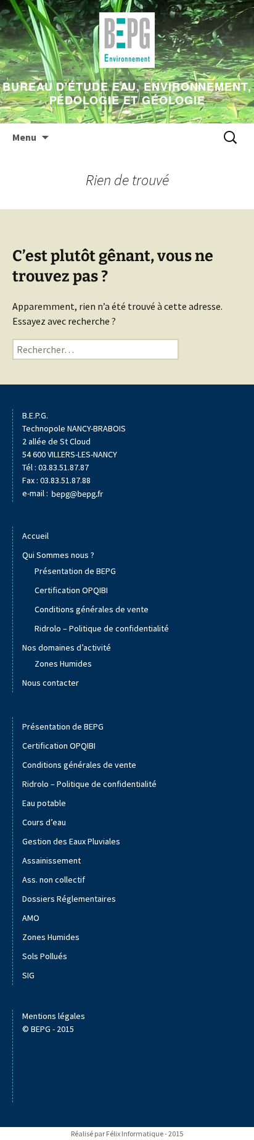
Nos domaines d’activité (66, 647)
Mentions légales (53, 1015)
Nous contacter (50, 682)
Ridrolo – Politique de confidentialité (102, 628)
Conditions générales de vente (92, 609)
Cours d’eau (44, 822)
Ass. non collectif (53, 879)
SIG (28, 975)
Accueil (35, 535)
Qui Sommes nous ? (58, 554)
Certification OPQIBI (71, 590)
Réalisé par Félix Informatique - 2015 (127, 1133)
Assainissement (51, 860)
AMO (30, 917)
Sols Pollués (44, 956)
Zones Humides (63, 663)
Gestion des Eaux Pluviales (71, 841)
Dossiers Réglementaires (69, 898)
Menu (24, 137)
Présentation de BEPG (75, 570)
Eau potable (44, 803)
